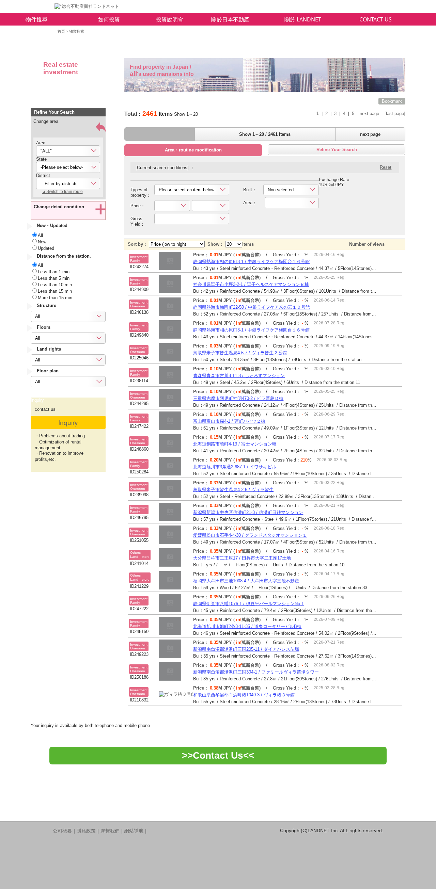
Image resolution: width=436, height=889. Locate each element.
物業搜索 (76, 31)
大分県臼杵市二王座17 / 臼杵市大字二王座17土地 (242, 558)
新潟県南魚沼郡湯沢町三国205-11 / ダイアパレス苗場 (246, 649)
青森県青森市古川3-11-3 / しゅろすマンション (239, 375)
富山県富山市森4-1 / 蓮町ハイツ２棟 (229, 421)
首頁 (61, 31)
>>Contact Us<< (218, 755)
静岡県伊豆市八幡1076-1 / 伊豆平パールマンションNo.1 (248, 603)
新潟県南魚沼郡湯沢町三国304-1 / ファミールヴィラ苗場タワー (256, 672)
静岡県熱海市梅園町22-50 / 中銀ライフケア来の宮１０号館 (251, 307)
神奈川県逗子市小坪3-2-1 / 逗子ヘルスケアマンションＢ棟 (251, 284)
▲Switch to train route (62, 191)
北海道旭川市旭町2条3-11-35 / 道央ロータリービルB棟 (247, 626)
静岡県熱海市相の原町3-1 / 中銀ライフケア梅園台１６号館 (251, 261)
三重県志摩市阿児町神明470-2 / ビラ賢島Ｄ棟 (238, 398)
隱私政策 (86, 831)
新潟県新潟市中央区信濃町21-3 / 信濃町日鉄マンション (248, 512)
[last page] (395, 113)
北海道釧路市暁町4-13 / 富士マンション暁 (235, 444)
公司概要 (62, 831)
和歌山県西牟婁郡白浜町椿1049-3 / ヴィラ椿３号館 (244, 694)
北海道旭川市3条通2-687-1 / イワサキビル (234, 466)
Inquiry (68, 422)
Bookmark (392, 101)
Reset (385, 167)
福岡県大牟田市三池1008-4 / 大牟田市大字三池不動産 (246, 580)
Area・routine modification (193, 149)
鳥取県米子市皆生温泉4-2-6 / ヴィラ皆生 (233, 489)
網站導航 (133, 831)
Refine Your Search (336, 149)
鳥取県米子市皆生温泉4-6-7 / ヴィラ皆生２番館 (240, 352)
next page (369, 113)
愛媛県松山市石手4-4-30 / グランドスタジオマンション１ (250, 535)
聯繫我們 (110, 831)
